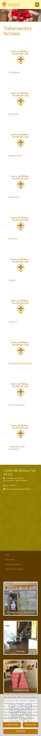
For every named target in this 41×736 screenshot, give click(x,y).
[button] (3, 15)
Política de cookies (27, 718)
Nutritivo (13, 238)
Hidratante (14, 72)
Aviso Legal (9, 560)
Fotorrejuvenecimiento (21, 363)
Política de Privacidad (14, 569)
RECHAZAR (30, 724)
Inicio (7, 555)
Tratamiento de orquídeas (17, 447)
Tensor (12, 280)
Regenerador (15, 155)
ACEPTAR (20, 731)
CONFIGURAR (11, 724)
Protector (14, 114)
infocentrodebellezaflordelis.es (18, 489)
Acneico (13, 321)
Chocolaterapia (16, 405)
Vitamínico (14, 197)
